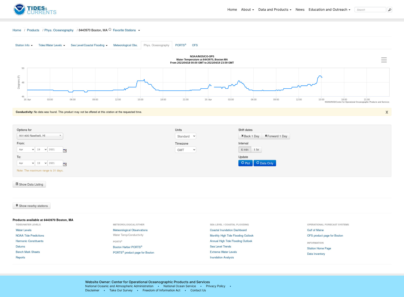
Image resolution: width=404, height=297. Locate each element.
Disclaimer (92, 290)
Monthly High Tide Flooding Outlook (232, 235)
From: (21, 143)
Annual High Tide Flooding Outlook (231, 241)
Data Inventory (316, 254)
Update (243, 157)
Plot (247, 163)
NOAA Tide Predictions (30, 235)
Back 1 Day (251, 136)
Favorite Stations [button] (125, 30)
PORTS (180, 45)
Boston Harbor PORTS (127, 247)
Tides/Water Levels (50, 45)
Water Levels (24, 230)
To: (19, 157)
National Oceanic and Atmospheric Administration (119, 286)
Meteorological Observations (130, 230)
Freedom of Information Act (161, 290)
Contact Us (198, 290)
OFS (195, 45)
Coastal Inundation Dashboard (228, 230)
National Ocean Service (179, 286)
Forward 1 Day (277, 136)
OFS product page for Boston (325, 235)
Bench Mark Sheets (28, 252)
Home (232, 9)
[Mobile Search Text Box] (389, 9)
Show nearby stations (33, 206)
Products (33, 30)
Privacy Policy (215, 286)
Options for (24, 130)
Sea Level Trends (220, 246)
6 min (245, 149)
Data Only (266, 163)
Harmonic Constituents (30, 241)
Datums (20, 246)
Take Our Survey (121, 290)
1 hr (256, 149)
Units (178, 130)
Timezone (181, 143)
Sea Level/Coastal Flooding (87, 45)
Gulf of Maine (315, 230)
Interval (243, 143)
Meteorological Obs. (125, 45)
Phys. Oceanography (59, 30)
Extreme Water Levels (223, 252)
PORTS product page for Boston (133, 252)
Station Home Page (319, 248)
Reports (20, 257)
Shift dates (245, 130)
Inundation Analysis (222, 257)
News (300, 9)
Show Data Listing (30, 184)
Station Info (22, 45)
